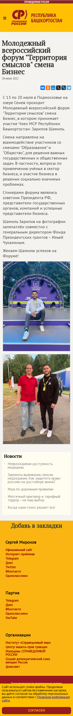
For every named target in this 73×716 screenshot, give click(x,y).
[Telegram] (69, 87)
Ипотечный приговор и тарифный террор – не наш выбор (32, 498)
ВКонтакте (13, 571)
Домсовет (13, 666)
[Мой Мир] (53, 87)
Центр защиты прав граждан (26, 647)
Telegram (12, 558)
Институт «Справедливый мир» (28, 642)
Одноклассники (17, 575)
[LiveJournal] (63, 87)
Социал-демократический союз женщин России (28, 660)
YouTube (11, 617)
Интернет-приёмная (20, 554)
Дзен (9, 562)
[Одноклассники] (48, 87)
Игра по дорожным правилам (28, 489)
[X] (58, 87)
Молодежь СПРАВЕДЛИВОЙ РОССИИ (25, 653)
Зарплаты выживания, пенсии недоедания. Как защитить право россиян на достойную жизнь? (32, 478)
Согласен (36, 710)
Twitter (11, 567)
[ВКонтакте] (42, 87)
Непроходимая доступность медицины (28, 466)
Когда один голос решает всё (29, 508)
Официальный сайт (19, 549)
